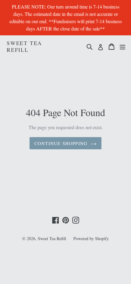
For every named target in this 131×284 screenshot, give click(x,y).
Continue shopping (60, 143)
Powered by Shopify (91, 238)
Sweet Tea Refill (24, 46)
